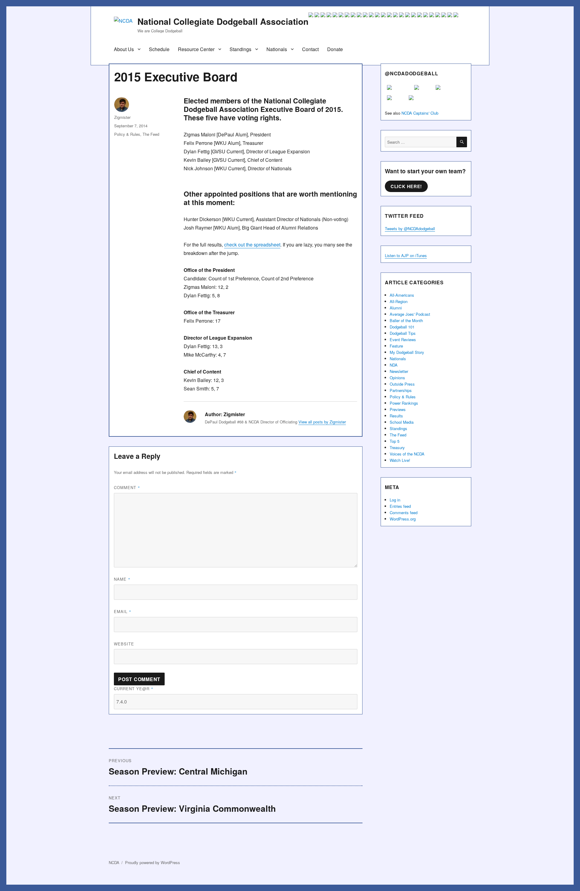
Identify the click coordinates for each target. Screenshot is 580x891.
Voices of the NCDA (407, 454)
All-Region (399, 301)
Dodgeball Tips (403, 333)
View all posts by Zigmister (322, 422)
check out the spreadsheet (252, 244)
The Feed (151, 134)
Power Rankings (404, 403)
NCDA (114, 862)
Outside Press (402, 384)
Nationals (276, 49)
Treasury (397, 447)
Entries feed (400, 506)
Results (396, 416)
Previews (398, 409)
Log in (395, 500)
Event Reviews (403, 339)
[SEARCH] (461, 142)
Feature (396, 346)
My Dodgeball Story (407, 352)
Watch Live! (400, 460)
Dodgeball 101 (402, 327)
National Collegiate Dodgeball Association (222, 21)
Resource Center (196, 49)
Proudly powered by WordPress (152, 862)
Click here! (406, 186)
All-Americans (402, 295)
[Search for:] (420, 142)
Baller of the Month (406, 320)
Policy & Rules (127, 134)
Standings (240, 49)
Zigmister (122, 117)
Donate (335, 49)
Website (124, 644)
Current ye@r (133, 688)
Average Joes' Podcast (410, 314)
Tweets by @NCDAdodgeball (410, 228)
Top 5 (394, 441)
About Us (124, 49)
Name (122, 579)
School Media (402, 422)
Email (122, 611)
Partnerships (401, 390)
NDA (394, 365)
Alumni (396, 308)
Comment (127, 487)
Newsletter (399, 371)
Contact (310, 49)
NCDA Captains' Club (419, 113)
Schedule (159, 49)
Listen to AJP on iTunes (406, 255)
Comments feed (403, 512)
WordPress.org (403, 519)
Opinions (397, 377)
